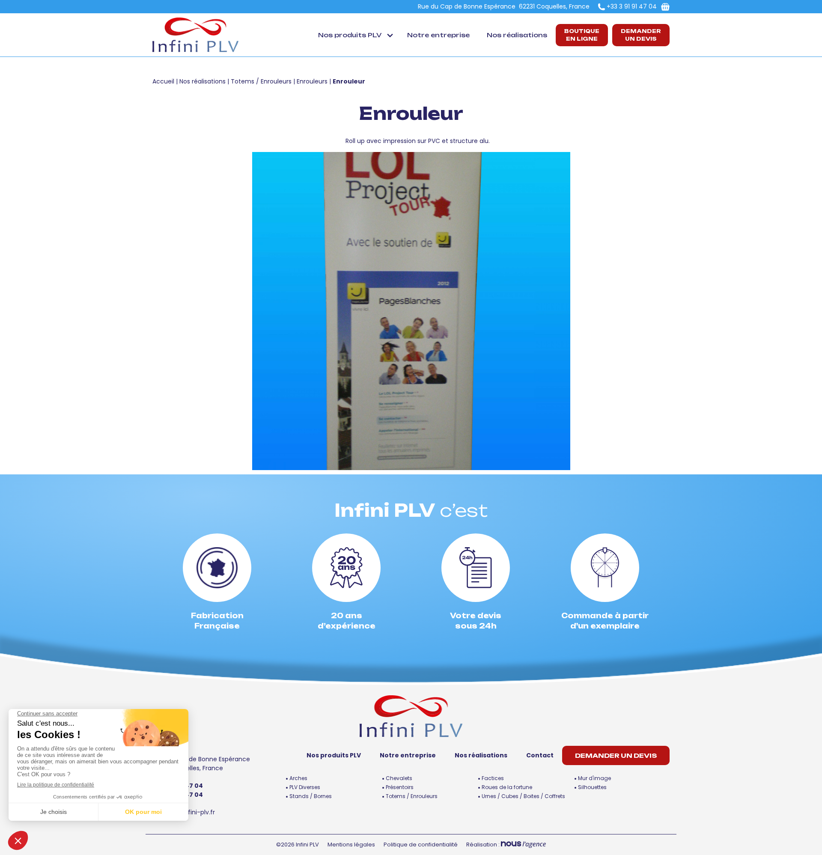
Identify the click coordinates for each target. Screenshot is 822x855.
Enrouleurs (312, 81)
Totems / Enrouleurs (261, 81)
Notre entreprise (438, 35)
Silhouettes (592, 787)
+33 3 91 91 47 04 (632, 6)
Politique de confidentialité (421, 844)
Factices (493, 778)
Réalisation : (483, 844)
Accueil (163, 81)
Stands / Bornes (310, 796)
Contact (540, 755)
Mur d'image (594, 778)
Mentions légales (351, 844)
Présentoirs (400, 787)
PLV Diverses (304, 787)
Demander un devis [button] (641, 35)
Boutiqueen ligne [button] (581, 35)
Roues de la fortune (507, 787)
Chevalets (399, 778)
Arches (298, 778)
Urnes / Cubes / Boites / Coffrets (523, 796)
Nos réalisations (517, 35)
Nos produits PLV (349, 35)
